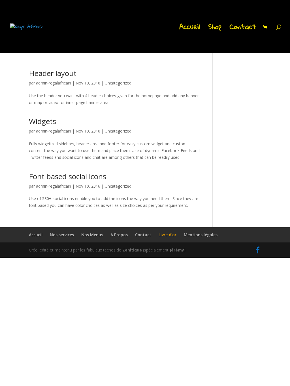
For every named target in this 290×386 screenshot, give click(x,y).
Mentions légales (201, 234)
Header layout (52, 73)
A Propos (119, 234)
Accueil (189, 29)
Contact (243, 29)
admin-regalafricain (53, 83)
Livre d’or (167, 234)
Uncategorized (118, 83)
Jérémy (177, 250)
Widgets (42, 121)
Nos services (62, 234)
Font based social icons (67, 176)
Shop (214, 29)
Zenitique (132, 250)
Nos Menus (92, 234)
